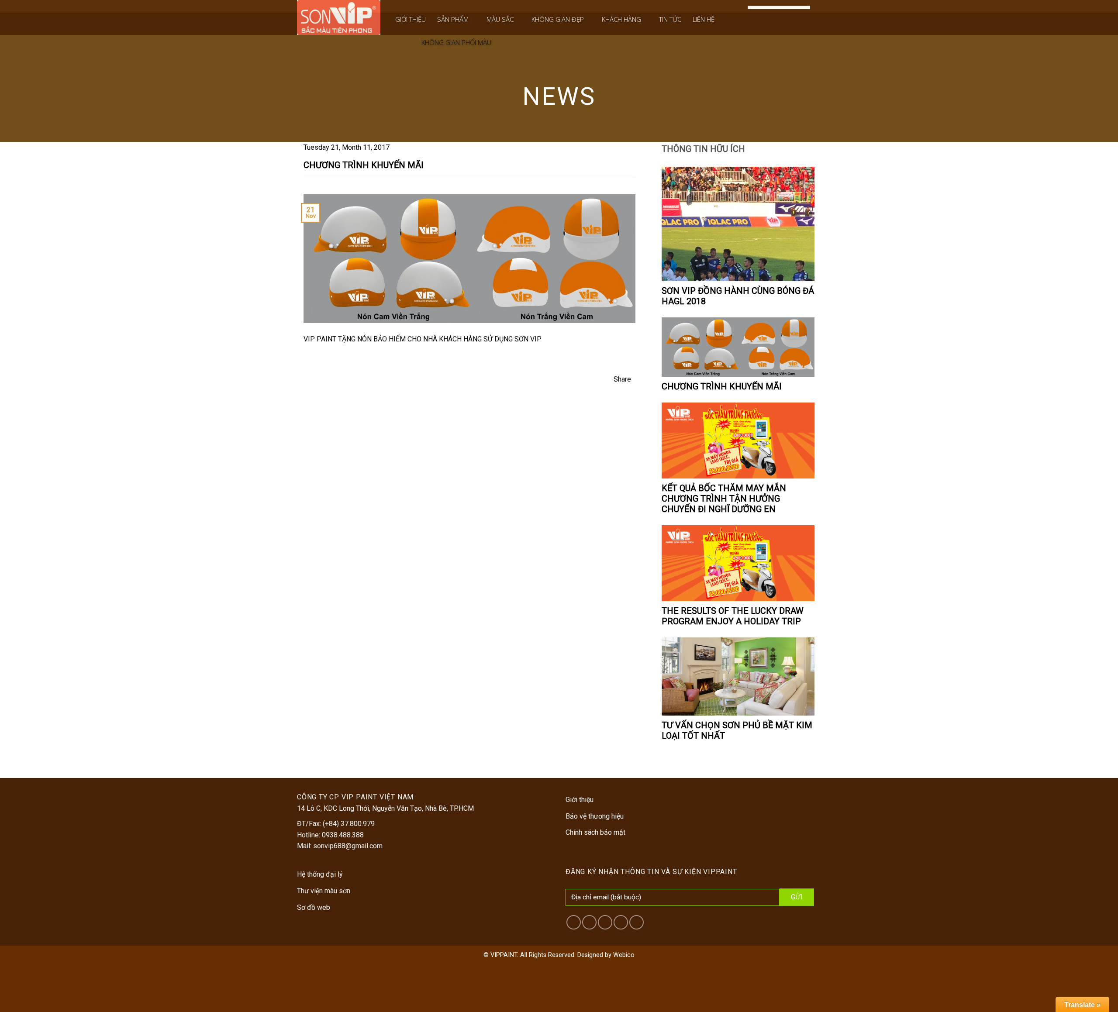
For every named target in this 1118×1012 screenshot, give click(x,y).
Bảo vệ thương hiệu (595, 816)
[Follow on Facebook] (739, 7)
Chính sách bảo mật (595, 832)
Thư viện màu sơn (323, 891)
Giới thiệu (410, 19)
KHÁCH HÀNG (621, 19)
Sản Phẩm (453, 19)
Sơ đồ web (313, 907)
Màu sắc (500, 19)
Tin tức (670, 19)
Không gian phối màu (456, 42)
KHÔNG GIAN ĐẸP (557, 19)
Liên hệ (703, 19)
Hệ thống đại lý (320, 874)
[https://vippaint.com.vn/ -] (338, 17)
